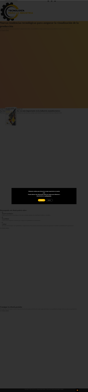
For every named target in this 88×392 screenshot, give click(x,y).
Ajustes (49, 200)
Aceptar (41, 200)
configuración (48, 196)
